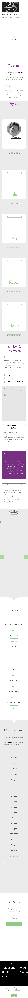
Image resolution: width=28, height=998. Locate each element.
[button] (14, 357)
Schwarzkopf (19, 72)
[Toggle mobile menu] (25, 2)
